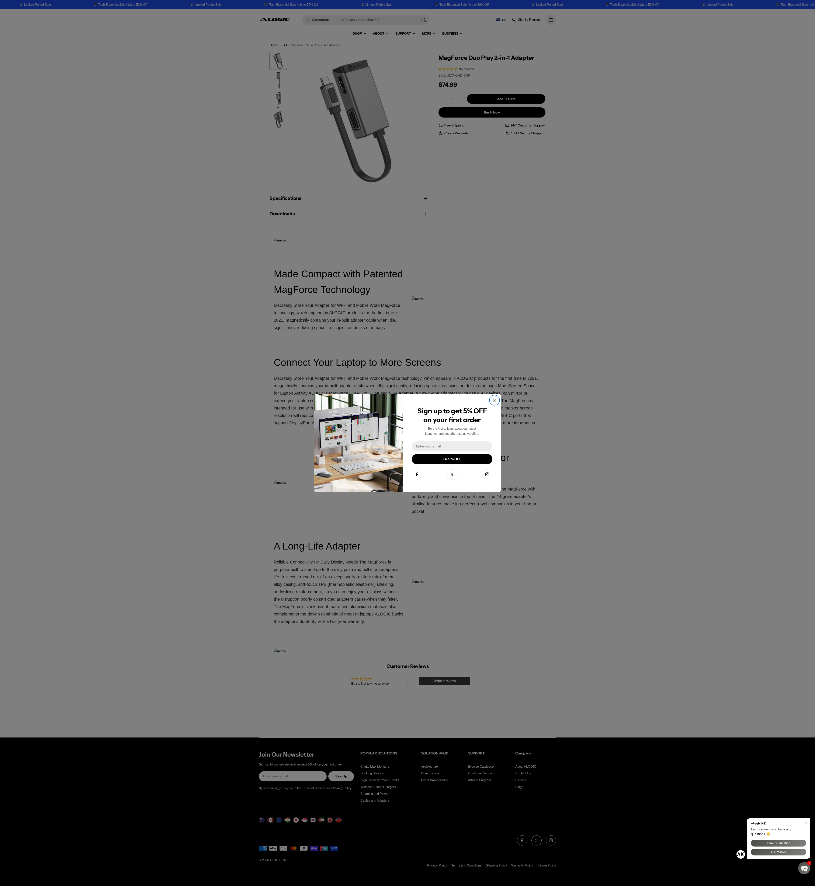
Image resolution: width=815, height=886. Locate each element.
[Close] (494, 400)
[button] (804, 868)
